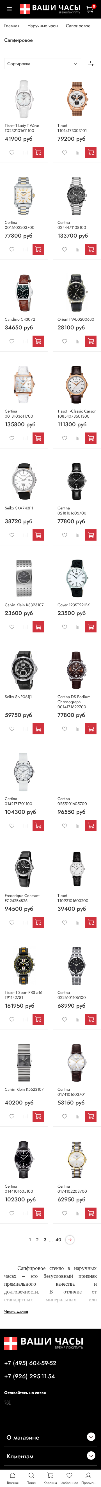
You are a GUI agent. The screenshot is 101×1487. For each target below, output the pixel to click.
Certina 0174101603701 (72, 1092)
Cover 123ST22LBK (74, 605)
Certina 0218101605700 (72, 510)
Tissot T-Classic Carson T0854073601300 (77, 413)
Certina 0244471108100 (72, 225)
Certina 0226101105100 (72, 995)
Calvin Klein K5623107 (24, 1089)
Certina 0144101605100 (19, 1188)
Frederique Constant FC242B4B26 (22, 898)
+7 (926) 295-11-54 (29, 1376)
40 (58, 1239)
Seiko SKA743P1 (19, 508)
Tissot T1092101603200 (73, 898)
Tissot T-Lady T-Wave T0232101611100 (22, 128)
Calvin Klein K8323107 (24, 605)
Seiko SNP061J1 (18, 697)
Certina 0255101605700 (72, 801)
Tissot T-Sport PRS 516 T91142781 (23, 995)
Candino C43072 (20, 319)
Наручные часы (42, 25)
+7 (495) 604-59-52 (30, 1363)
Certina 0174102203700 (72, 1188)
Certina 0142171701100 (18, 801)
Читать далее (16, 1311)
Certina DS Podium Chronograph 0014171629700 (74, 702)
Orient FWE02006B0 (76, 319)
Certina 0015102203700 (20, 225)
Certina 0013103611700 (19, 413)
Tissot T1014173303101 (72, 128)
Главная (12, 25)
